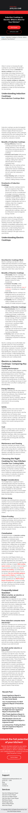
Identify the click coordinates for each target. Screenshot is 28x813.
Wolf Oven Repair (7, 805)
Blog (3, 782)
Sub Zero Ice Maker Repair (9, 796)
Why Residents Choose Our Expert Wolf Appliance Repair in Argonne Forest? (13, 720)
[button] (14, 12)
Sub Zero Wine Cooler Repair (10, 798)
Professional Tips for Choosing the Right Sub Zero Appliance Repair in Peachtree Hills (13, 709)
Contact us (5, 785)
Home (3, 37)
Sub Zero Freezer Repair (9, 794)
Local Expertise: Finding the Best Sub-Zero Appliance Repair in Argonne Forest (13, 726)
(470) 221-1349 (15, 8)
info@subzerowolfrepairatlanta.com (12, 778)
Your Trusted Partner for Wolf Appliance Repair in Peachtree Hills (13, 703)
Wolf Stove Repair (7, 800)
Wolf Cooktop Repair (8, 803)
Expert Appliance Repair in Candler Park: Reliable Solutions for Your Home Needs (13, 697)
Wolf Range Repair (7, 802)
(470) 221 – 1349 (7, 780)
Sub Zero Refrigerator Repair (10, 793)
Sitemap (4, 784)
